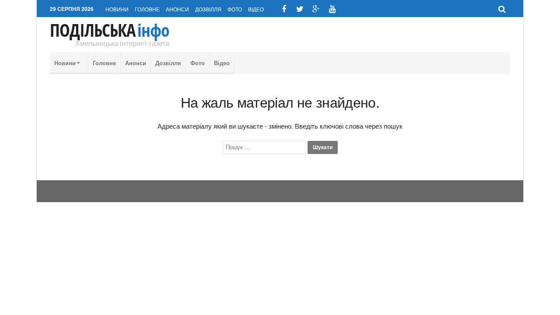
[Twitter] (300, 9)
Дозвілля (208, 9)
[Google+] (316, 9)
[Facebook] (284, 9)
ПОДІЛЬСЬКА (109, 30)
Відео (256, 9)
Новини (117, 9)
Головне (147, 9)
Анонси (177, 9)
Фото (235, 9)
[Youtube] (332, 9)
